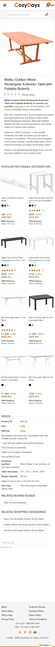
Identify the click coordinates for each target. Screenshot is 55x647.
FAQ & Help (6, 615)
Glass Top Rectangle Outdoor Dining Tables (24, 518)
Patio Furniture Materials (15, 502)
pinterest (25, 632)
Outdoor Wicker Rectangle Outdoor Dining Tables (26, 524)
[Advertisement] (27, 573)
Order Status (7, 610)
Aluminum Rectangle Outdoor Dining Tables (24, 530)
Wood (23, 430)
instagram (30, 632)
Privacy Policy (7, 619)
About (4, 606)
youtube (35, 632)
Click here (18, 106)
